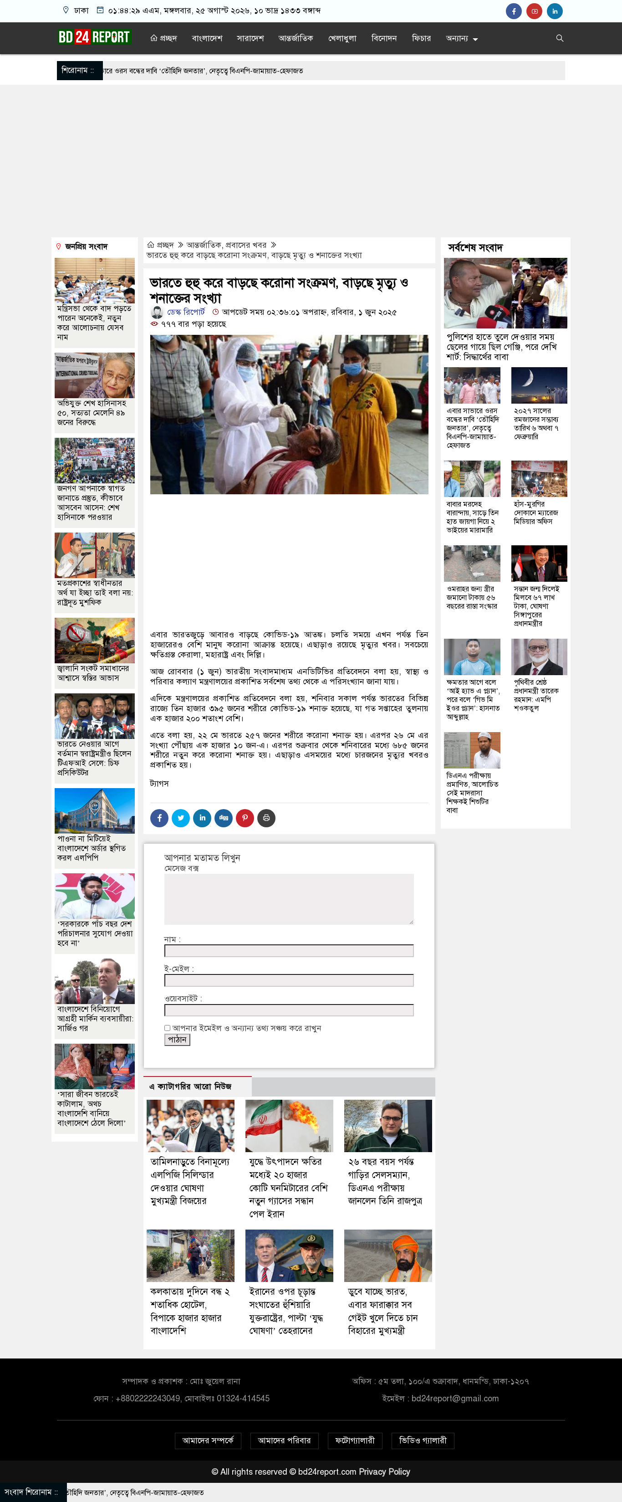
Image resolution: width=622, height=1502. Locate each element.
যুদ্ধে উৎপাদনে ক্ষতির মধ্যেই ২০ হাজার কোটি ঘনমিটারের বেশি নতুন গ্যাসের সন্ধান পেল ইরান (289, 1188)
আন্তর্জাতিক (296, 38)
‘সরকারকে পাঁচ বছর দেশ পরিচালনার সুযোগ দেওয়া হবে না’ (95, 933)
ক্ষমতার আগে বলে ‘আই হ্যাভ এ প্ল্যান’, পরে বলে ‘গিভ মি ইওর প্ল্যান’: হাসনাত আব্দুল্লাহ (473, 700)
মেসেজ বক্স (181, 868)
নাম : (172, 939)
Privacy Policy (384, 1472)
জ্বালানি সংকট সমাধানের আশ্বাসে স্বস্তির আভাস (93, 673)
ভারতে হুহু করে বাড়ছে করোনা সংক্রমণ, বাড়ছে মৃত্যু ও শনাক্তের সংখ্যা (254, 255)
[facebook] (516, 11)
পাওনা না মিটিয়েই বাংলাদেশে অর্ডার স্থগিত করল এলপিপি (91, 848)
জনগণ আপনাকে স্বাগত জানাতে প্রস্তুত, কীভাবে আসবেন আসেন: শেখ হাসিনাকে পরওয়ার (91, 503)
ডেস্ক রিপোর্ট (185, 312)
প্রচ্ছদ (167, 38)
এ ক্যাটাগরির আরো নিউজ (190, 1087)
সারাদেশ (250, 38)
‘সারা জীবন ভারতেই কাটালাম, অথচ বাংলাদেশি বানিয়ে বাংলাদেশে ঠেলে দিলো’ (91, 1109)
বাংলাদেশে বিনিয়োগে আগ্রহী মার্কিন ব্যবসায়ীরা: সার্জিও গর (95, 1019)
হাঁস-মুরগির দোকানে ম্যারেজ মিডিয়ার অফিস (536, 513)
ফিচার (421, 38)
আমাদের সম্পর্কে (208, 1440)
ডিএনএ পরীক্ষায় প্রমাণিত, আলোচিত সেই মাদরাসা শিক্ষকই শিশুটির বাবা (473, 793)
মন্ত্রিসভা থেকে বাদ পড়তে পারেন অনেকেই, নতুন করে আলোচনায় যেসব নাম (94, 323)
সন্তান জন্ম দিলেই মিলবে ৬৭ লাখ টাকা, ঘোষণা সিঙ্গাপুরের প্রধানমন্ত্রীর (537, 606)
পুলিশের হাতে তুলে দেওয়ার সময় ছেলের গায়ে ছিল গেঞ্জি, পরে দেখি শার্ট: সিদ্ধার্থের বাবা (502, 347)
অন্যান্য (457, 38)
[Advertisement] (311, 162)
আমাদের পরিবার (284, 1440)
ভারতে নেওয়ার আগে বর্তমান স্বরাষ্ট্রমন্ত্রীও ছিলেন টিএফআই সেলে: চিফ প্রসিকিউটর (94, 758)
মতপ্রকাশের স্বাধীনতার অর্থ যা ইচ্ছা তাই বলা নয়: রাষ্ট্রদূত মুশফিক (95, 593)
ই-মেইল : (179, 969)
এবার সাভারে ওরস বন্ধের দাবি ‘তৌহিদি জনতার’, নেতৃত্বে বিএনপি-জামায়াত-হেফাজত (473, 428)
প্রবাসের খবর (246, 245)
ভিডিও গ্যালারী (423, 1440)
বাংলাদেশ (207, 38)
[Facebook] (159, 818)
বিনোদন (384, 38)
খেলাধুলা (342, 38)
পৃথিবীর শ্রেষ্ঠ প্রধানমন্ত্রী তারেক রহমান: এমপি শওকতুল (536, 695)
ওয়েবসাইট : (183, 999)
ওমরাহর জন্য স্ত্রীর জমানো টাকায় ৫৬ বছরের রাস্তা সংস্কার (472, 597)
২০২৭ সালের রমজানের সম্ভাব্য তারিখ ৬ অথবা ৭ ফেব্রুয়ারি (536, 423)
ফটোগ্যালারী (355, 1440)
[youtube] (536, 11)
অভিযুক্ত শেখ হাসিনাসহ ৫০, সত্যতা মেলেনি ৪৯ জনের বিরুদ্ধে (91, 413)
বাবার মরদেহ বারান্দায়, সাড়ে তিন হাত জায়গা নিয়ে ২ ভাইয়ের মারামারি (473, 517)
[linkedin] (556, 11)
